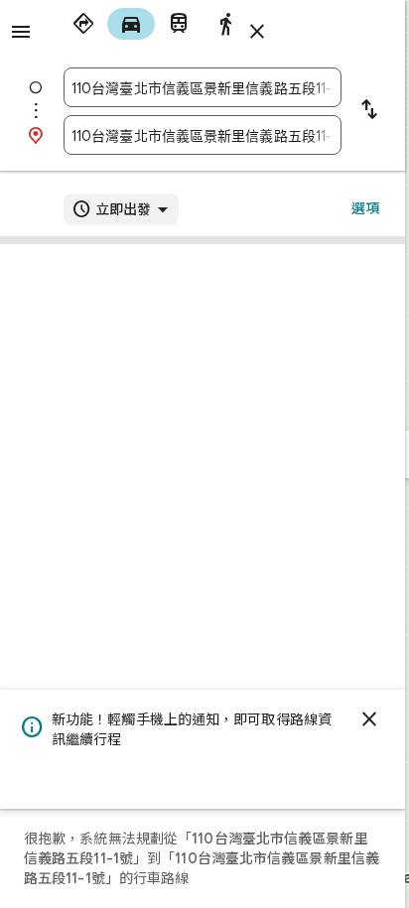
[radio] (83, 24)
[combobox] (202, 87)
